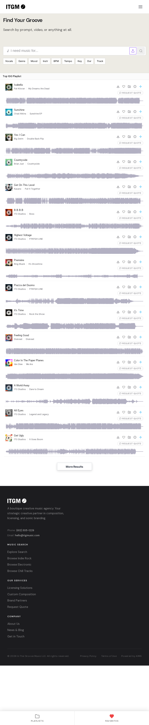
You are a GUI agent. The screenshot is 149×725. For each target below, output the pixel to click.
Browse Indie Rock (19, 558)
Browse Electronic (19, 565)
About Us (13, 624)
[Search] (141, 50)
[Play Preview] (9, 87)
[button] (132, 50)
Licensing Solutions (19, 588)
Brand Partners (17, 600)
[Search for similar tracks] (140, 86)
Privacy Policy (88, 656)
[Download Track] (118, 86)
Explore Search (17, 552)
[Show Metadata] (135, 86)
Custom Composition (21, 594)
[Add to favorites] (123, 86)
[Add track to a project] (129, 86)
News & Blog (15, 630)
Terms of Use (109, 656)
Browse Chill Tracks (20, 571)
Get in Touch (15, 636)
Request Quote (17, 607)
